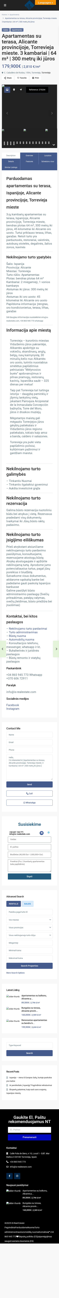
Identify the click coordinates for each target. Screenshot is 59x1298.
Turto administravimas (23, 632)
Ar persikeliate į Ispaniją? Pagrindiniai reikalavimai (30, 1085)
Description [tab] (11, 156)
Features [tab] (29, 161)
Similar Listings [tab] (11, 167)
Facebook (12, 705)
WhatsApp (30, 802)
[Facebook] (42, 833)
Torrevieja (46, 72)
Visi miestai (14, 920)
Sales (5, 30)
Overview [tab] (29, 156)
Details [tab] (11, 161)
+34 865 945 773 (18, 1162)
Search (29, 1053)
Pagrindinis (10, 1227)
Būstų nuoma (17, 636)
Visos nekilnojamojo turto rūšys (22, 935)
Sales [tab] (27, 904)
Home (4, 15)
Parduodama (21, 1227)
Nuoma (31, 1227)
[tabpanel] (29, 941)
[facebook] (9, 1176)
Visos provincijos (16, 927)
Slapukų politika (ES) (28, 1236)
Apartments (14, 15)
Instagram (12, 708)
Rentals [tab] (13, 904)
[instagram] (17, 1176)
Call (30, 793)
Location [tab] (47, 156)
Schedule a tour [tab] (47, 161)
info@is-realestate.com (21, 1167)
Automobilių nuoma (21, 639)
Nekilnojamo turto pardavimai (28, 628)
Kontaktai (43, 1232)
